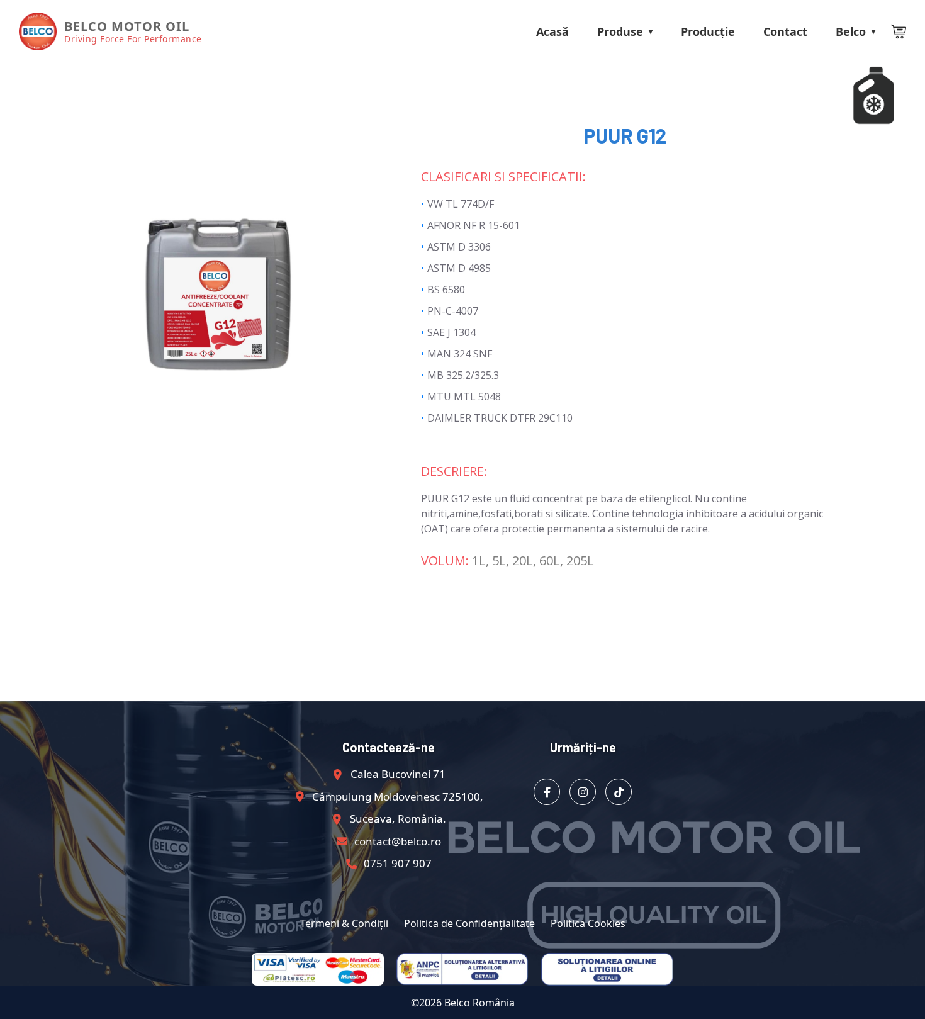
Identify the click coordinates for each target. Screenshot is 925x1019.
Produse (620, 31)
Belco (851, 31)
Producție (708, 31)
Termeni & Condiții (344, 923)
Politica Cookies (588, 923)
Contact (785, 31)
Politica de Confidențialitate (469, 923)
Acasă (552, 31)
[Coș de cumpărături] (898, 31)
